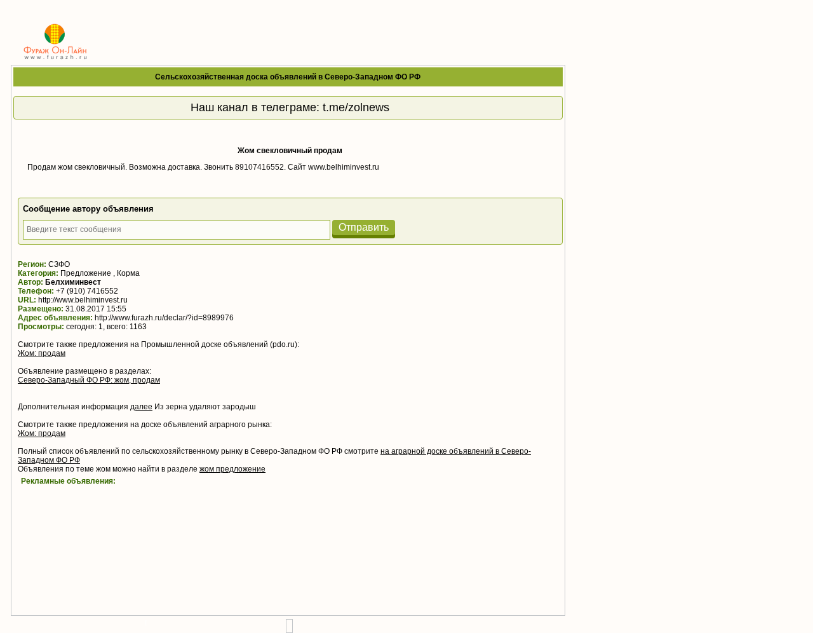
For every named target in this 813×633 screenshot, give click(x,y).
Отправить (364, 227)
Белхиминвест (73, 282)
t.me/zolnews (356, 107)
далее (141, 406)
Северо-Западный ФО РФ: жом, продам (89, 380)
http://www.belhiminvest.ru (83, 300)
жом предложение (232, 469)
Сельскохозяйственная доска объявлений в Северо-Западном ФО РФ (287, 76)
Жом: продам (41, 353)
